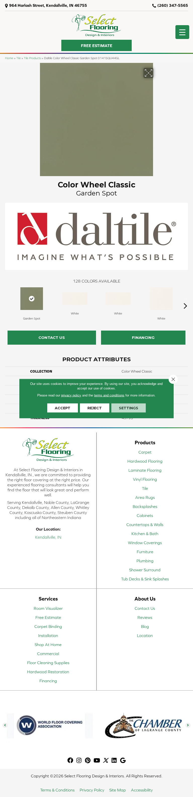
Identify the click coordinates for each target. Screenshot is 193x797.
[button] (96, 45)
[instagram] (78, 761)
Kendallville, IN (48, 537)
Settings (128, 408)
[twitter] (105, 761)
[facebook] (70, 761)
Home (9, 58)
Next (185, 298)
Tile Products (32, 58)
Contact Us (51, 337)
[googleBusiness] (123, 761)
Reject (94, 408)
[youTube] (96, 761)
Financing (143, 337)
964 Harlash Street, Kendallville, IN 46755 (48, 5)
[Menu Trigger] (182, 32)
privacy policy (71, 395)
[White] (74, 298)
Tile (18, 58)
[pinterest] (87, 761)
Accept (62, 408)
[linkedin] (114, 761)
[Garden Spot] (31, 298)
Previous (7, 298)
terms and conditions (109, 395)
